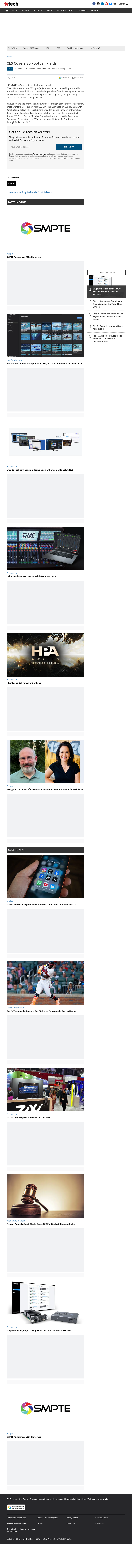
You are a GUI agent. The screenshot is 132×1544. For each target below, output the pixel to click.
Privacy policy (72, 1517)
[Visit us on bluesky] (110, 3)
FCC (58, 48)
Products (38, 10)
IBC (47, 48)
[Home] (6, 10)
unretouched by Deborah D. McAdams (33, 68)
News (15, 10)
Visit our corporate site (98, 1499)
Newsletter (79, 78)
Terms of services (40, 154)
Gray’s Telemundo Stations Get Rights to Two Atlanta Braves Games (108, 316)
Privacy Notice (14, 156)
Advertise (99, 1523)
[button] (124, 4)
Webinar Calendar (75, 48)
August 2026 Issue (31, 48)
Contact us (70, 1523)
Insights (25, 10)
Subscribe (82, 10)
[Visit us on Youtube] (106, 3)
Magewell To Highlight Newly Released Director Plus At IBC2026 (107, 292)
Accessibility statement (17, 1523)
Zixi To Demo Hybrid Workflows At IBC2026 (108, 327)
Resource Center (65, 10)
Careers (40, 1523)
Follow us (65, 78)
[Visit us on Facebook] (94, 3)
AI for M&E (95, 48)
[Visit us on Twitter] (98, 3)
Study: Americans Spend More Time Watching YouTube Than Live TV (107, 304)
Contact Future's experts (47, 1517)
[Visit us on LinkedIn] (102, 3)
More (94, 10)
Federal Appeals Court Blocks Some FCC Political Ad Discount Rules (107, 339)
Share (13, 78)
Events (50, 10)
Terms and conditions (16, 1517)
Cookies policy (101, 1517)
